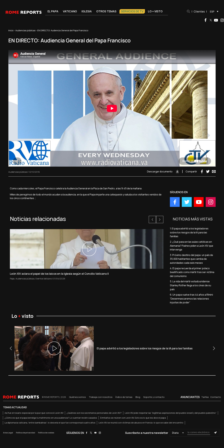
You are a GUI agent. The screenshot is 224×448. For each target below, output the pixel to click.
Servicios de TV (132, 11)
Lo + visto (155, 11)
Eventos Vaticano (44, 278)
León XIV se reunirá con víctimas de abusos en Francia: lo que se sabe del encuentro (141, 422)
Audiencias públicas (25, 30)
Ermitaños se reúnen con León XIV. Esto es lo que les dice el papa (133, 417)
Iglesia (87, 11)
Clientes (199, 11)
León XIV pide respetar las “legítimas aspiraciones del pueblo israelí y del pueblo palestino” (170, 412)
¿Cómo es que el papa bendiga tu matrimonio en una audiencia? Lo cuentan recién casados (51, 417)
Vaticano (70, 11)
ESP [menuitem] (212, 11)
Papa (12, 278)
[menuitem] (213, 11)
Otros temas (106, 11)
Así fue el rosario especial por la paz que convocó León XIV (34, 412)
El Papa (53, 11)
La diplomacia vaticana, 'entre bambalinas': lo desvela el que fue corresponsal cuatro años (50, 422)
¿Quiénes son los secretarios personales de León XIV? (94, 412)
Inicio (11, 30)
